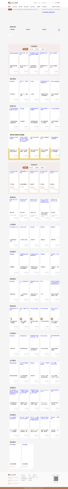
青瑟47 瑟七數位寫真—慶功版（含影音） (45, 431)
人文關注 (42, 49)
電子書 (20, 6)
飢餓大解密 (12, 294)
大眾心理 (31, 49)
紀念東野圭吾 (44, 9)
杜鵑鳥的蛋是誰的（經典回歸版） (55, 150)
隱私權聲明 (23, 480)
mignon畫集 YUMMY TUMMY (55, 376)
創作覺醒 (22, 121)
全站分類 (14, 6)
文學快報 (37, 49)
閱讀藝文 (42, 167)
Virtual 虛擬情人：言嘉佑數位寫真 (13, 431)
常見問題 (30, 478)
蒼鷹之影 (43, 239)
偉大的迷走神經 (44, 348)
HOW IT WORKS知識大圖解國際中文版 (45, 214)
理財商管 (25, 49)
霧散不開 (53, 239)
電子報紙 (33, 6)
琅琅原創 (58, 6)
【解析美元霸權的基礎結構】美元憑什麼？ (13, 123)
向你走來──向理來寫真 (54, 430)
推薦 (9, 6)
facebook (36, 477)
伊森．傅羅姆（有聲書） (23, 322)
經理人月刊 (33, 212)
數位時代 (53, 212)
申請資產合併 (51, 9)
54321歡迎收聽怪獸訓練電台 (23, 376)
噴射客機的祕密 (23, 348)
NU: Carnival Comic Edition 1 (44, 404)
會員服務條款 (23, 477)
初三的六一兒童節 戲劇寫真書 (44, 376)
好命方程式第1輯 (45, 321)
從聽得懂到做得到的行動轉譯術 (34, 122)
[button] (9, 35)
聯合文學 (22, 212)
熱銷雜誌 (25, 167)
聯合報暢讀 (25, 464)
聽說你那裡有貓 (13, 375)
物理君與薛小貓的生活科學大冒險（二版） (34, 350)
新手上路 (30, 477)
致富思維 (43, 267)
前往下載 (56, 482)
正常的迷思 (12, 348)
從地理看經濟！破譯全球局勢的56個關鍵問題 (33, 67)
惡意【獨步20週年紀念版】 (34, 150)
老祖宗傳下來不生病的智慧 (34, 294)
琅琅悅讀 (53, 6)
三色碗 (32, 94)
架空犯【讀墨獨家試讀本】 (44, 150)
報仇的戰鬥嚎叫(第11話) (54, 403)
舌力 (42, 294)
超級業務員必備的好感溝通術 (23, 267)
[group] (34, 18)
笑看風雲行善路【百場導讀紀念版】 (44, 95)
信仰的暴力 (12, 94)
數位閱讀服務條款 (24, 478)
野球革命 (33, 375)
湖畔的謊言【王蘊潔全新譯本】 (13, 150)
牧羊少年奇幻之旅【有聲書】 (54, 322)
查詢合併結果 (57, 9)
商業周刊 (32, 184)
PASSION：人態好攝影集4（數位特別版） (24, 431)
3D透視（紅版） (24, 239)
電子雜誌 (26, 6)
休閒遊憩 (37, 167)
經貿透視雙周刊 (23, 184)
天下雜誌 (12, 184)
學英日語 (31, 167)
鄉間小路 (12, 212)
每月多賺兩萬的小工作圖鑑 (44, 122)
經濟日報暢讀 (13, 464)
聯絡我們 (30, 480)
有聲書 (38, 6)
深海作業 (33, 239)
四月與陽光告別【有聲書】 (13, 322)
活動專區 (44, 6)
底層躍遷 (12, 267)
